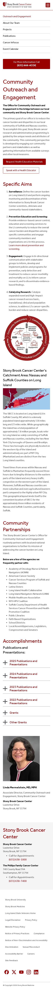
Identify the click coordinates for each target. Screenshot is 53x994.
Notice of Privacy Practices (17, 933)
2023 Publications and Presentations (23, 688)
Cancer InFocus (11, 42)
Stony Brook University (15, 899)
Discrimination (11, 947)
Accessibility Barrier (14, 954)
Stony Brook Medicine (15, 906)
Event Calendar (11, 49)
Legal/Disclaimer (13, 920)
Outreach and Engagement (17, 16)
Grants (14, 712)
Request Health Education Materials (24, 161)
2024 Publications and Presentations (23, 675)
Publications (9, 36)
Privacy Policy (31, 920)
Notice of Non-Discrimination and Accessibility (26, 940)
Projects (7, 29)
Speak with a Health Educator (21, 170)
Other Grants (18, 722)
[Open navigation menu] (48, 5)
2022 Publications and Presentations (23, 701)
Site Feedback (11, 960)
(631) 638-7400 (18, 881)
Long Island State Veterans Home (20, 913)
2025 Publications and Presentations (23, 662)
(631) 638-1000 (18, 859)
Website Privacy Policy (15, 927)
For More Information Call (26, 64)
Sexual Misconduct (31, 947)
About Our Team (11, 22)
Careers (31, 954)
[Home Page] (17, 5)
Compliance (39, 933)
